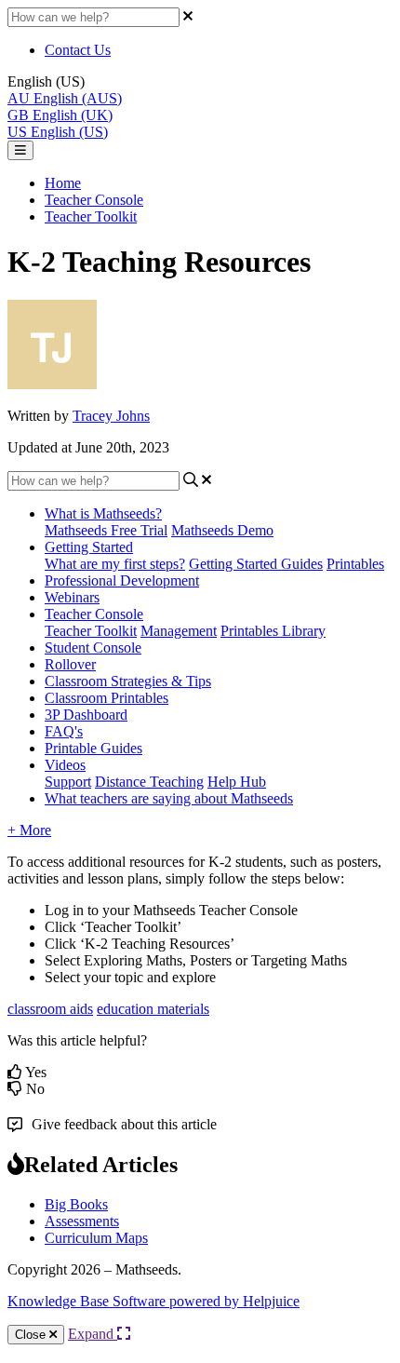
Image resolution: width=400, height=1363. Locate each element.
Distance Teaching (149, 781)
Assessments (82, 1221)
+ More (29, 830)
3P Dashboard (86, 714)
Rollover (70, 664)
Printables (355, 564)
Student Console (93, 647)
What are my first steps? (115, 564)
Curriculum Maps (96, 1238)
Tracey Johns (111, 416)
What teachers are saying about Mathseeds (169, 798)
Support (68, 781)
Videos (65, 765)
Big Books (76, 1204)
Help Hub (236, 781)
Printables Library (273, 631)
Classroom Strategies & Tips (128, 681)
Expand (92, 1334)
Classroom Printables (106, 698)
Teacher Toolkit (91, 216)
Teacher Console (94, 200)
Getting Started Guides (256, 564)
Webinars (72, 597)
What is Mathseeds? (103, 513)
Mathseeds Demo (222, 530)
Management (178, 631)
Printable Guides (93, 748)
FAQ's (64, 731)
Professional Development (122, 580)
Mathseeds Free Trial (106, 530)
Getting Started (89, 547)
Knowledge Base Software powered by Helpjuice (153, 1301)
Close (32, 1335)
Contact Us (78, 50)
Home (63, 183)
